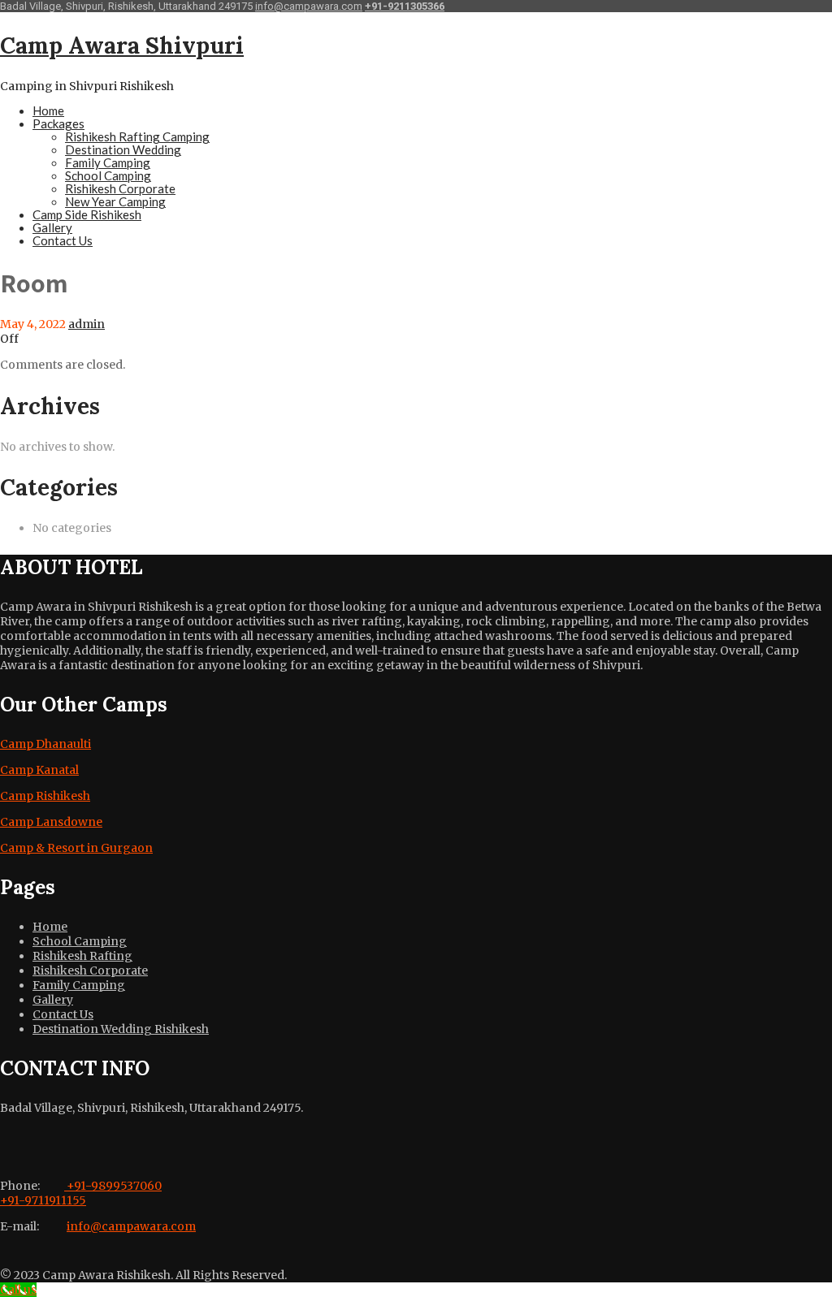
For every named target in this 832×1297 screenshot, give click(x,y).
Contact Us (62, 240)
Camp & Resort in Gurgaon (76, 848)
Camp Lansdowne (51, 822)
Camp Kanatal (39, 770)
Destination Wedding (123, 149)
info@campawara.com (308, 6)
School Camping (108, 175)
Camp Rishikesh (45, 796)
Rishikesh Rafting (82, 956)
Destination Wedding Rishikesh (120, 1029)
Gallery (52, 227)
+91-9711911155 (43, 1200)
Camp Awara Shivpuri (122, 45)
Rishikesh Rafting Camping (137, 136)
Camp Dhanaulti (45, 744)
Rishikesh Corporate (120, 188)
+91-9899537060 (113, 1185)
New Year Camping (115, 201)
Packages (58, 123)
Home (48, 110)
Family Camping (107, 162)
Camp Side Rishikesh (86, 214)
